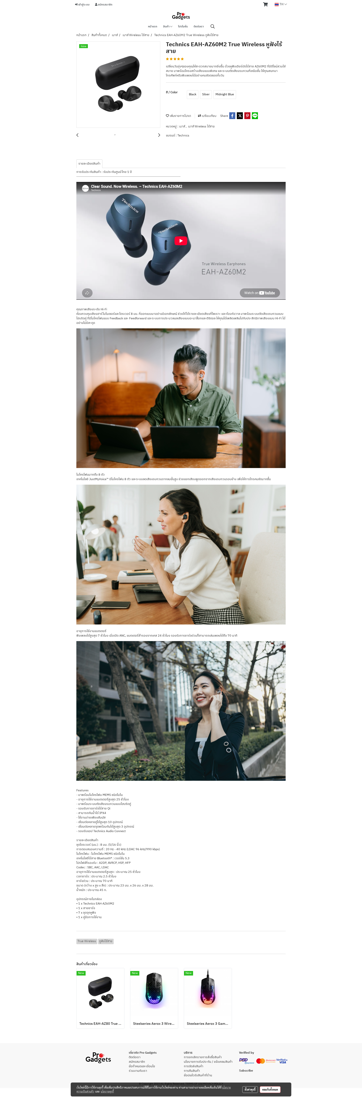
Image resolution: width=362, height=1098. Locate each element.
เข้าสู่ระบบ (84, 4)
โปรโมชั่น (183, 26)
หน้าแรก (152, 26)
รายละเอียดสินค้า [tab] (89, 163)
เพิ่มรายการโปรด (180, 116)
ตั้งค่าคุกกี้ (250, 1089)
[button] (213, 26)
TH (281, 4)
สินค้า (166, 26)
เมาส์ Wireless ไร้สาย (201, 126)
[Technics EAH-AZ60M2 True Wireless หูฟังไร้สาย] (118, 85)
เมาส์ (182, 126)
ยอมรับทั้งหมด (270, 1089)
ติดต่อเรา (199, 26)
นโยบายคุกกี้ (107, 1091)
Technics (183, 135)
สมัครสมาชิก (104, 4)
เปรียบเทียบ (208, 116)
